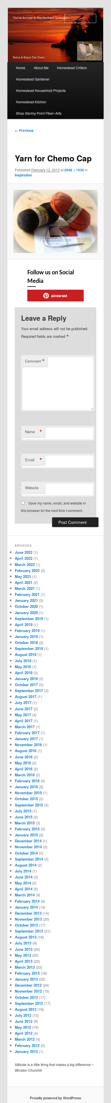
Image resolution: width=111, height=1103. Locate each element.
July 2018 (23, 660)
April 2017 (23, 720)
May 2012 (23, 1027)
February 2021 (27, 594)
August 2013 (25, 937)
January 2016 (26, 786)
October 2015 (26, 798)
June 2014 (23, 877)
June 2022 (23, 552)
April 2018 (23, 672)
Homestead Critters (72, 67)
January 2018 (26, 678)
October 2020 (26, 606)
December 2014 (28, 840)
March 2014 (25, 895)
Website (31, 487)
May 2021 (23, 576)
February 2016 (27, 780)
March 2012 (25, 1039)
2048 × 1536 (74, 169)
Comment (35, 361)
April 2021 (23, 582)
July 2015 (23, 811)
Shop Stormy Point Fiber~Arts (38, 113)
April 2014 (23, 889)
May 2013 (23, 955)
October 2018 (26, 642)
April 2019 (23, 624)
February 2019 (27, 630)
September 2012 (29, 1003)
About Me (41, 67)
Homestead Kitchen (31, 101)
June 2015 (23, 817)
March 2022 (25, 564)
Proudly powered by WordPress (55, 1097)
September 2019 (29, 618)
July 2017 (23, 702)
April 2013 (23, 961)
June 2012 (23, 1021)
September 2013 (29, 931)
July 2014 (23, 871)
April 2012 (23, 1033)
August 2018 (25, 654)
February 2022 (27, 570)
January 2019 (26, 636)
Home (20, 67)
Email (33, 459)
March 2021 (25, 588)
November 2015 (28, 792)
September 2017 (29, 690)
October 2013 (26, 925)
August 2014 (25, 865)
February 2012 (27, 1045)
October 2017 (26, 684)
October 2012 (26, 997)
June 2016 (23, 757)
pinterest (59, 295)
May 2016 (23, 762)
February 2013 (27, 973)
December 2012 (28, 985)
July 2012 (23, 1015)
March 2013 (25, 967)
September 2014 (29, 859)
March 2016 (25, 774)
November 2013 (28, 919)
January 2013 (26, 979)
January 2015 (26, 834)
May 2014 (23, 883)
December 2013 (28, 913)
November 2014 (28, 846)
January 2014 (26, 907)
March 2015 (25, 823)
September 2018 (29, 648)
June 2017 (23, 708)
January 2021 (26, 600)
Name (33, 431)
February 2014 (27, 901)
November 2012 (28, 991)
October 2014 (26, 853)
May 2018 (23, 666)
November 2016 (28, 744)
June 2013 (23, 949)
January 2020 (26, 612)
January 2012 (26, 1051)
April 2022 (23, 558)
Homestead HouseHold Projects (41, 90)
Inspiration (23, 175)
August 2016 (25, 750)
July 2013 (23, 943)
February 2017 (27, 732)
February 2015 (27, 829)
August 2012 (25, 1009)
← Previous (24, 130)
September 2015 (29, 805)
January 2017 (26, 738)
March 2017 (25, 726)
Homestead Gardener (33, 79)
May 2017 (23, 714)
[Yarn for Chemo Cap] (55, 221)
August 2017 (25, 696)
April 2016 (23, 768)
